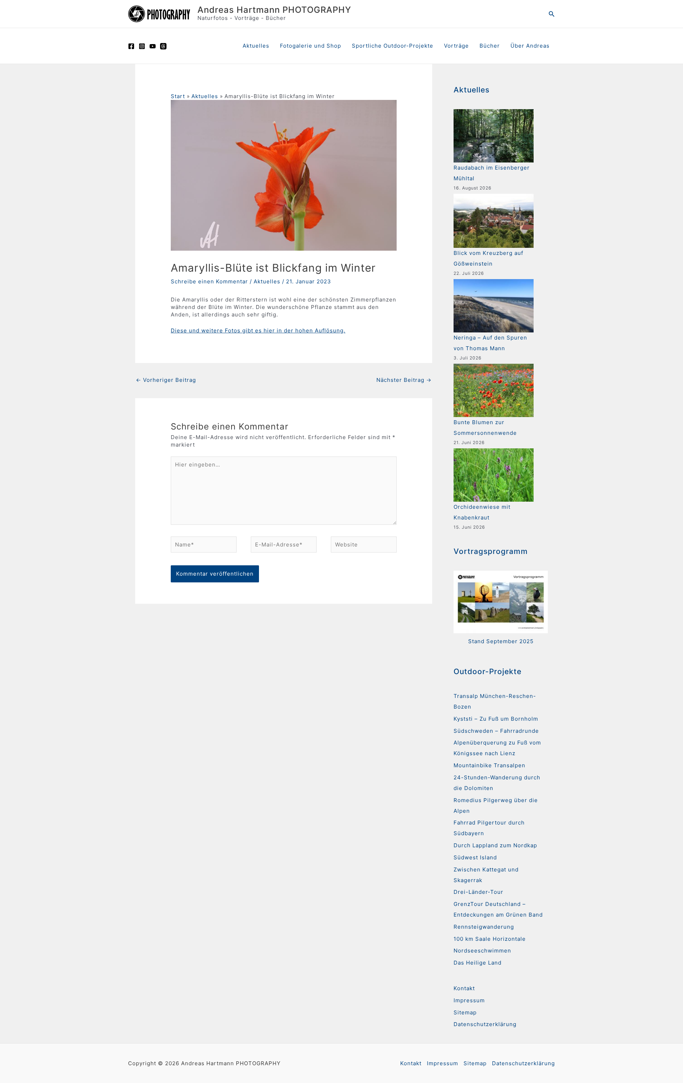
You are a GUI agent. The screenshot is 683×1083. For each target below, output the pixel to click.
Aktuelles (256, 45)
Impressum (469, 1000)
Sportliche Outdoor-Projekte (392, 45)
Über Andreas (530, 45)
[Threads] (163, 46)
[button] (552, 14)
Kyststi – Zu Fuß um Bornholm (496, 718)
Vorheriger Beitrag (166, 380)
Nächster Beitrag (403, 380)
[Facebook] (131, 46)
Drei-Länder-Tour (478, 892)
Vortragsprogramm (491, 551)
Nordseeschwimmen (482, 950)
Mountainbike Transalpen (489, 765)
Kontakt (464, 988)
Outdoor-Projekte (487, 671)
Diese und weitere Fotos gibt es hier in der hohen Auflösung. (258, 330)
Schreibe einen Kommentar (209, 281)
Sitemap (465, 1012)
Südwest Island (475, 857)
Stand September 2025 (501, 641)
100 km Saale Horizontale (490, 938)
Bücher (490, 45)
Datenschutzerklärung (485, 1024)
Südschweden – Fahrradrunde (496, 730)
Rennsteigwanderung (484, 926)
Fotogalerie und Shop (310, 45)
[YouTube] (152, 46)
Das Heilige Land (478, 962)
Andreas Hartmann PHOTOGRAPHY (274, 10)
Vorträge (456, 45)
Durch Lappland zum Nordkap (495, 845)
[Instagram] (142, 46)
